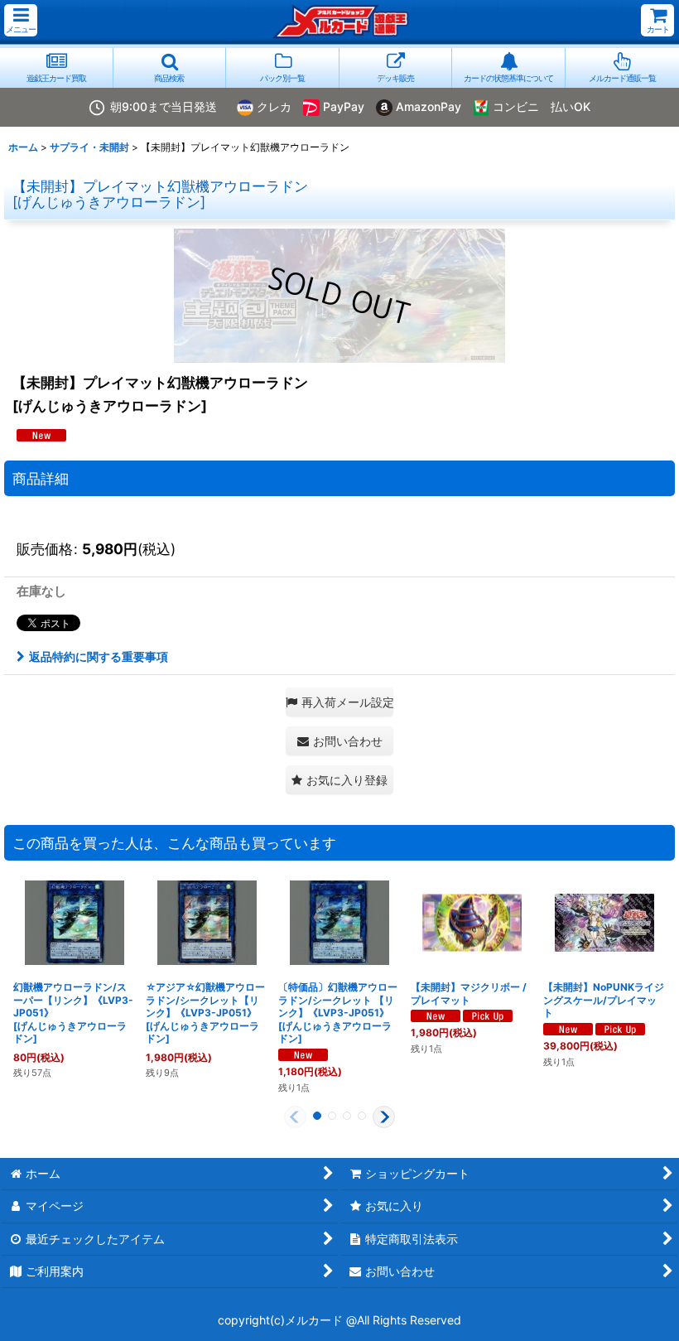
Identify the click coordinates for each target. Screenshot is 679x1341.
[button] (20, 20)
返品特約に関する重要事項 (98, 656)
